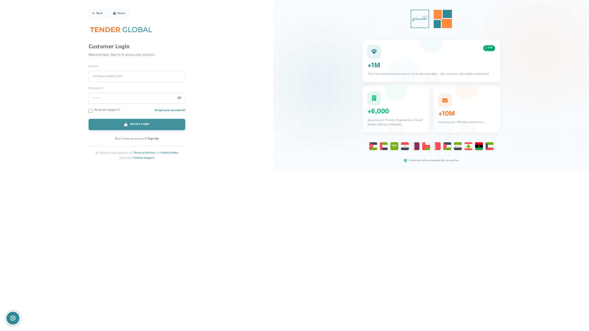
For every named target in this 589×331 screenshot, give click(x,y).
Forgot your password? (170, 110)
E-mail (93, 66)
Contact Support (143, 158)
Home (121, 13)
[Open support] (12, 318)
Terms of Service (144, 153)
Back (99, 13)
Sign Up (153, 139)
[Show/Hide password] (179, 98)
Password (96, 88)
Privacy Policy (169, 153)
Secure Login (139, 124)
